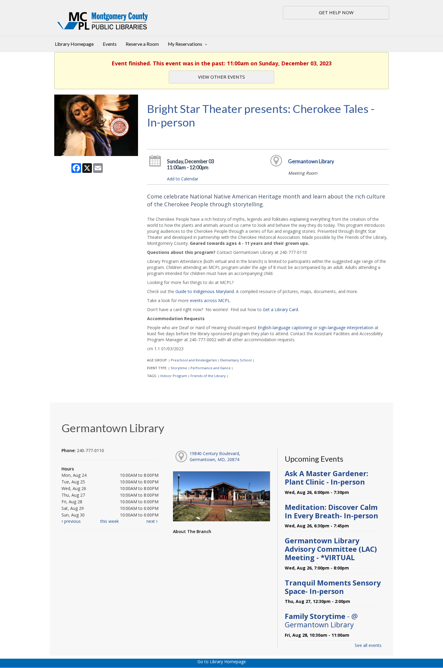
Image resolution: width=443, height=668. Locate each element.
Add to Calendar (182, 179)
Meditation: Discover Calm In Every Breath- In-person (331, 511)
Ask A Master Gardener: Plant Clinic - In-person (326, 478)
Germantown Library (311, 161)
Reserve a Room (142, 44)
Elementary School (236, 360)
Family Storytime (321, 620)
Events (110, 44)
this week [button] (109, 521)
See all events (368, 645)
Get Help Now (336, 12)
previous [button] (72, 521)
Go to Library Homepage (221, 661)
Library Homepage (74, 44)
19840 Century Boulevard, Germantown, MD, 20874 (215, 456)
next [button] (151, 521)
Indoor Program (173, 375)
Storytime (179, 368)
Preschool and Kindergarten (194, 360)
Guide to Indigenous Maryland (204, 291)
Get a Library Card (280, 309)
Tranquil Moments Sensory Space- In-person (333, 587)
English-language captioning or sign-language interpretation (315, 327)
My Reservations (185, 44)
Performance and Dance (210, 368)
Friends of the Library (208, 375)
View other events (221, 77)
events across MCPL (210, 300)
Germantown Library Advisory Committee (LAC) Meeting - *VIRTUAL (331, 549)
